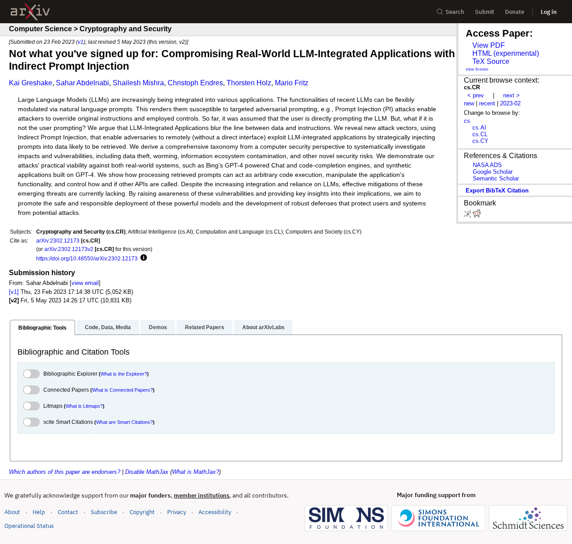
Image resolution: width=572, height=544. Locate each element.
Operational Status (29, 526)
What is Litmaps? (84, 406)
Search (455, 12)
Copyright (142, 512)
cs (467, 120)
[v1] (14, 292)
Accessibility (214, 512)
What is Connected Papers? (122, 390)
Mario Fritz (291, 83)
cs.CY (480, 141)
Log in (549, 12)
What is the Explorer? (124, 374)
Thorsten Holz (249, 83)
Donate (514, 12)
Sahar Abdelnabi (82, 83)
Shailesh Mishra (138, 83)
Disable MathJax (146, 472)
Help (39, 512)
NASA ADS (487, 165)
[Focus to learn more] (142, 258)
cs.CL (480, 134)
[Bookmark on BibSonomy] (468, 215)
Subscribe (104, 512)
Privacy (176, 512)
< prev (475, 95)
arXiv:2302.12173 (58, 240)
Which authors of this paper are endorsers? (64, 472)
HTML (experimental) (505, 53)
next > (511, 95)
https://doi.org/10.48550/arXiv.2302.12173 (87, 258)
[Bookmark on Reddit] (477, 215)
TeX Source (490, 61)
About (12, 512)
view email (85, 283)
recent (487, 103)
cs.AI (479, 127)
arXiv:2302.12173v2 (68, 249)
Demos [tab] (158, 327)
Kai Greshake (30, 83)
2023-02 (510, 103)
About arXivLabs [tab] (263, 327)
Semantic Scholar (496, 178)
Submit (484, 12)
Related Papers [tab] (204, 327)
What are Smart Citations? (124, 422)
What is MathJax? (195, 472)
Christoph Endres (195, 83)
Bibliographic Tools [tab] (42, 328)
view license (477, 69)
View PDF (488, 45)
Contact (68, 512)
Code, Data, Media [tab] (108, 327)
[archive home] (30, 12)
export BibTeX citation (497, 190)
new (469, 103)
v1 (81, 42)
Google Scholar (493, 171)
